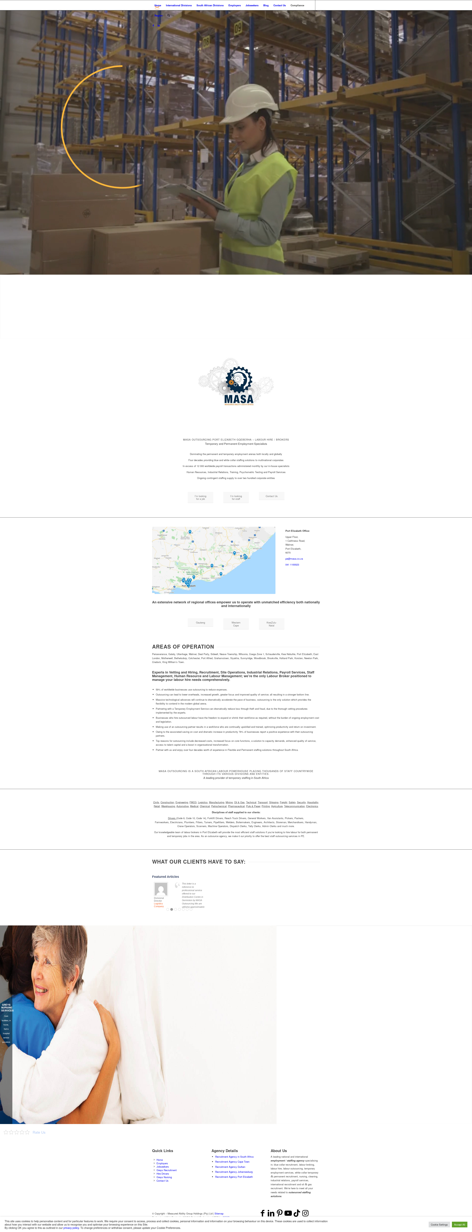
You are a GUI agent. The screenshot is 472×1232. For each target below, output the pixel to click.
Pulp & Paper (253, 806)
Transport (263, 802)
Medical (194, 806)
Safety (292, 802)
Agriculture (277, 806)
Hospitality (312, 802)
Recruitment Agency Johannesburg (234, 1171)
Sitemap (219, 1213)
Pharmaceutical (236, 806)
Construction (167, 802)
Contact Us (163, 1180)
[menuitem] (158, 5)
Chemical (205, 806)
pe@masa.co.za (294, 558)
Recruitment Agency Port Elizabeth (234, 1176)
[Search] (168, 15)
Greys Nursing (164, 1177)
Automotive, (182, 806)
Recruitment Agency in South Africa (234, 1156)
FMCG (193, 802)
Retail (157, 806)
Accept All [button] (459, 1224)
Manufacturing (216, 802)
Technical (251, 802)
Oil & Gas (239, 802)
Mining (229, 802)
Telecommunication (294, 806)
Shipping (273, 802)
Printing (266, 806)
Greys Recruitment (167, 1170)
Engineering (182, 802)
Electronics (312, 806)
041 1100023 (292, 564)
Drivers (172, 818)
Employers (162, 1163)
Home (160, 1159)
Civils (156, 802)
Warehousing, (168, 806)
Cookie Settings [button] (439, 1224)
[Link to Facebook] (153, 25)
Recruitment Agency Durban (230, 1167)
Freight (283, 802)
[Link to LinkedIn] (159, 25)
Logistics (203, 802)
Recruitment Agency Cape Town (232, 1161)
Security (301, 802)
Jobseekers (163, 1166)
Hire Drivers (163, 1173)
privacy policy (71, 1228)
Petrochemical (219, 806)
